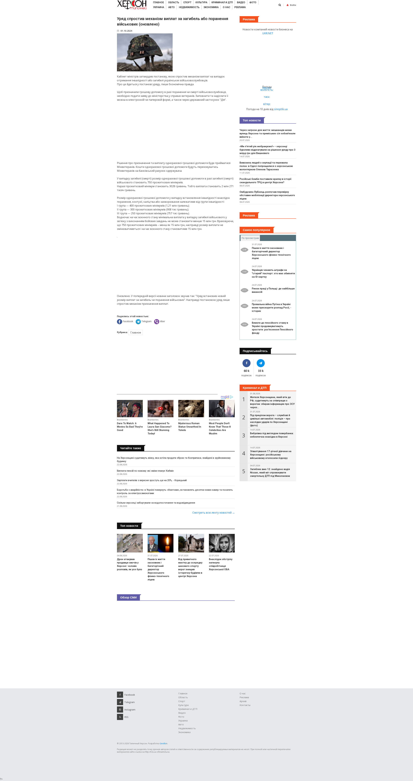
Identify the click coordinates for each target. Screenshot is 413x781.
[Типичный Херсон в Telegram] (261, 363)
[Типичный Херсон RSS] (120, 717)
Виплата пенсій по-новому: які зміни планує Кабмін (145, 470)
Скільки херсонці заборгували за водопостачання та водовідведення (156, 502)
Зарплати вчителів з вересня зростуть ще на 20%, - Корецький (152, 480)
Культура (201, 2)
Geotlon (163, 743)
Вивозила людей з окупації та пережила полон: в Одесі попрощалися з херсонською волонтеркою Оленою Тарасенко (266, 166)
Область (173, 2)
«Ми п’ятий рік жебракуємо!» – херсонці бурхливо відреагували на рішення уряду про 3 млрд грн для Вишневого (267, 150)
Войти (293, 5)
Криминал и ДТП (222, 2)
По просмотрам (251, 238)
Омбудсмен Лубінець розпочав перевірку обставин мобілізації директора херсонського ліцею (267, 195)
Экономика (211, 7)
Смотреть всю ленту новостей (213, 512)
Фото (252, 2)
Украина (158, 7)
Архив (243, 701)
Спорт (187, 2)
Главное (158, 2)
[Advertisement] (176, 131)
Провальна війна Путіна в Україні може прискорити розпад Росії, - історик (271, 307)
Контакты (245, 705)
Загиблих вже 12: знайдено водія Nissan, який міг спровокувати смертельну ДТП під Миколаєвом (270, 472)
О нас (226, 7)
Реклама (240, 7)
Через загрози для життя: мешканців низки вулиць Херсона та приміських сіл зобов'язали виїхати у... (267, 133)
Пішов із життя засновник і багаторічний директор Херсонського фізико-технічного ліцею (158, 569)
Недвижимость (189, 7)
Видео (241, 2)
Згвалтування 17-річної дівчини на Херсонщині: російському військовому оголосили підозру (270, 454)
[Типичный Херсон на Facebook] (247, 363)
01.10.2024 (126, 30)
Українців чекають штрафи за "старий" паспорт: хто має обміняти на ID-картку (273, 273)
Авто (171, 7)
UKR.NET (267, 33)
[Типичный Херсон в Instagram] (120, 709)
